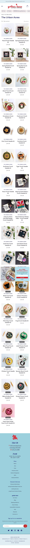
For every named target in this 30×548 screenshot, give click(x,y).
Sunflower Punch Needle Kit (8, 167)
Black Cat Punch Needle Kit (8, 296)
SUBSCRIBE (22, 277)
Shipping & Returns (15, 502)
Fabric (15, 463)
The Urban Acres (8, 14)
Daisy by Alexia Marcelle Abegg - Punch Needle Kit (8, 218)
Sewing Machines (15, 477)
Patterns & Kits (15, 470)
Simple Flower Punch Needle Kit (22, 397)
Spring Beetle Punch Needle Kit (8, 66)
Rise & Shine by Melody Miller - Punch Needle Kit (22, 218)
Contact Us (15, 514)
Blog (15, 500)
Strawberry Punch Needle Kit (8, 117)
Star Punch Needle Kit (8, 141)
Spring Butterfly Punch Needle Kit (22, 41)
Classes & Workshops (15, 484)
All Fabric (9, 11)
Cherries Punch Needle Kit (22, 91)
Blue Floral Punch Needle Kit (8, 346)
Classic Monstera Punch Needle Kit (22, 296)
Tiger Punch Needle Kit (22, 167)
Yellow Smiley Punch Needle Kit (8, 397)
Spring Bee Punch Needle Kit (22, 66)
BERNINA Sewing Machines (20, 11)
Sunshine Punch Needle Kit (22, 142)
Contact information (19, 541)
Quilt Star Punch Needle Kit (8, 244)
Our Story (15, 497)
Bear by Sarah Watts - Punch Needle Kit (22, 192)
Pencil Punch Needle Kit (8, 41)
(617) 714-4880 (16, 449)
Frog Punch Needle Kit (22, 321)
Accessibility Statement (15, 507)
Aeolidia (17, 542)
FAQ (15, 509)
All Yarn (3, 11)
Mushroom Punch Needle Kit (22, 117)
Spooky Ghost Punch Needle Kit (22, 372)
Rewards (15, 511)
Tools (15, 468)
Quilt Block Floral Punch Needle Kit (22, 244)
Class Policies (15, 504)
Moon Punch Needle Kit (8, 192)
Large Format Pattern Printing (15, 491)
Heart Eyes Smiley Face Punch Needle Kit (8, 422)
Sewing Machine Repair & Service (15, 486)
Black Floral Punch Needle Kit (8, 91)
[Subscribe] (25, 526)
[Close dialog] (28, 267)
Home (2, 14)
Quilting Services (15, 488)
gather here (16, 537)
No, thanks (22, 279)
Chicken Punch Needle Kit (8, 372)
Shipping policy (9, 541)
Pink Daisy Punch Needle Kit (8, 321)
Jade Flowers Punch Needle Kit (22, 346)
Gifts (15, 475)
